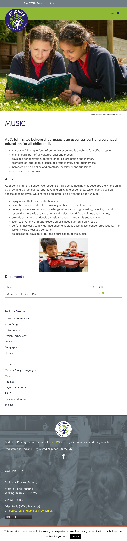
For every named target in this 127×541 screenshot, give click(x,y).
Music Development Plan (22, 294)
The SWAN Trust (59, 442)
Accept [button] (75, 536)
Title (9, 286)
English (12, 517)
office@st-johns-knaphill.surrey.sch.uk (29, 510)
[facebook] (63, 456)
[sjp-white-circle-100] (63, 422)
